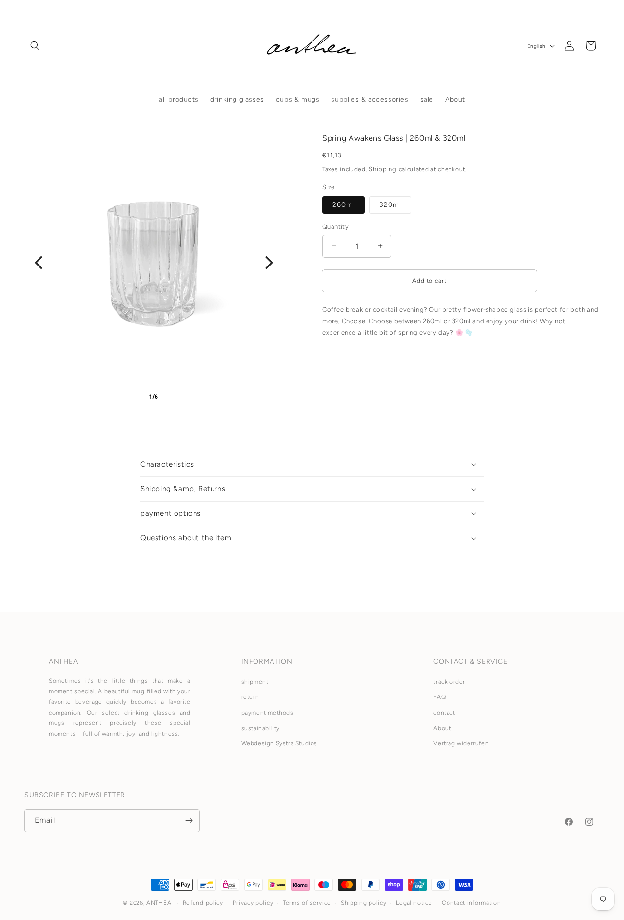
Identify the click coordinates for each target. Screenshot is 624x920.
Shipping (383, 169)
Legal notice (414, 903)
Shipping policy (364, 903)
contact (444, 712)
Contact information (471, 903)
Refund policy (203, 903)
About (442, 728)
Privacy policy (253, 903)
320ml (390, 205)
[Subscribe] (188, 820)
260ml (343, 205)
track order (449, 681)
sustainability (260, 728)
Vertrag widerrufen (460, 743)
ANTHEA (158, 903)
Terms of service (307, 903)
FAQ (439, 697)
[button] (35, 46)
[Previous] (38, 262)
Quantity (335, 226)
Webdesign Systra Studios (279, 743)
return (250, 697)
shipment (255, 681)
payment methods (267, 712)
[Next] (269, 262)
